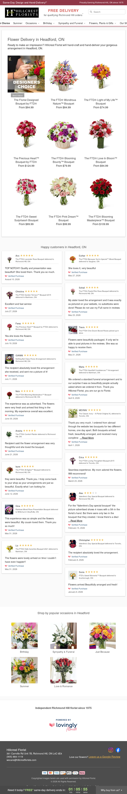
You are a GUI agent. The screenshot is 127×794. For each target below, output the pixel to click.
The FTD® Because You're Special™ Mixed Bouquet (100, 259)
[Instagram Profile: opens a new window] (110, 750)
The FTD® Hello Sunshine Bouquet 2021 (32, 549)
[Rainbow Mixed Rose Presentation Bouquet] (9, 509)
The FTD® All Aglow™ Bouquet (28, 469)
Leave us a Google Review (104, 757)
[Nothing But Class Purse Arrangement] (9, 359)
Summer (17, 23)
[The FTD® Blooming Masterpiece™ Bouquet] (9, 395)
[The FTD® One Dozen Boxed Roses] (72, 330)
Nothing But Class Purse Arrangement (31, 358)
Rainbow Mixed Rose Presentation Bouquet (33, 509)
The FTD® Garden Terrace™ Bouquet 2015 (33, 294)
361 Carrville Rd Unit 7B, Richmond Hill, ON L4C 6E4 (34, 753)
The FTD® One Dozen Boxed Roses (94, 330)
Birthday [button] (48, 23)
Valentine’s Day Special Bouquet (92, 496)
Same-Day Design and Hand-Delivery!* (25, 2)
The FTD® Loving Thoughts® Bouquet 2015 (96, 460)
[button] (118, 780)
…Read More (87, 437)
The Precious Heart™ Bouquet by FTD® (32, 326)
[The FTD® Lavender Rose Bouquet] (9, 258)
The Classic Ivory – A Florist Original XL (95, 413)
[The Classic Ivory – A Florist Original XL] (72, 413)
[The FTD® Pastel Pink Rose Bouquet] (72, 290)
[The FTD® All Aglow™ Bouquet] (9, 469)
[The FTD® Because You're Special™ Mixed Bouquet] (72, 259)
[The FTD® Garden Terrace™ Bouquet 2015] (9, 295)
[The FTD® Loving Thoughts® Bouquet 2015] (72, 460)
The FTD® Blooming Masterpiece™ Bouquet (33, 394)
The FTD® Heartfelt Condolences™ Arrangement (99, 370)
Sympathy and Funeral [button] (70, 23)
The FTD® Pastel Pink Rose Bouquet (94, 291)
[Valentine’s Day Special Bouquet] (72, 497)
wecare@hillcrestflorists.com (21, 760)
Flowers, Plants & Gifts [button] (101, 23)
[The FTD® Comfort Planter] (9, 434)
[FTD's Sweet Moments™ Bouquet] (72, 575)
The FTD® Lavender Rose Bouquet (30, 259)
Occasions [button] (31, 23)
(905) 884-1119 (15, 756)
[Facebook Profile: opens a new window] (118, 750)
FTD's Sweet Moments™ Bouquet (92, 575)
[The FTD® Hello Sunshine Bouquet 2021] (9, 548)
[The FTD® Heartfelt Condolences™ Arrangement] (72, 370)
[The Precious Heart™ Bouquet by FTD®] (9, 326)
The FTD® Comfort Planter (26, 434)
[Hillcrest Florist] (22, 12)
